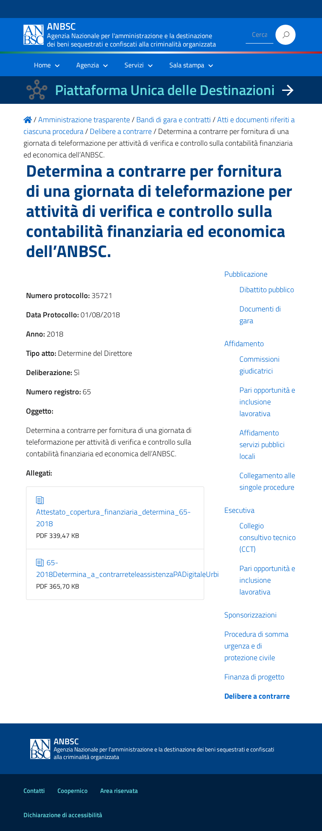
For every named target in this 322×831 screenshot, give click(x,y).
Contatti (34, 790)
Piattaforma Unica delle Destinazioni (165, 89)
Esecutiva (239, 510)
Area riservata (119, 790)
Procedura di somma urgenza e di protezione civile (256, 645)
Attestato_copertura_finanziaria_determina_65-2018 (113, 517)
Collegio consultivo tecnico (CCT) (267, 537)
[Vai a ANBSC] (27, 119)
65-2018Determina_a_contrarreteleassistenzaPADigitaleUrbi (127, 568)
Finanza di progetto (254, 676)
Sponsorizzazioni (250, 614)
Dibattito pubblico (266, 289)
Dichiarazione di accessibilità (62, 815)
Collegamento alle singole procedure (267, 481)
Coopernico (72, 790)
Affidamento (244, 343)
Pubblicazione (245, 274)
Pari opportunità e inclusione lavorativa (267, 401)
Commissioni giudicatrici (259, 364)
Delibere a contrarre (257, 696)
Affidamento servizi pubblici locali (262, 444)
